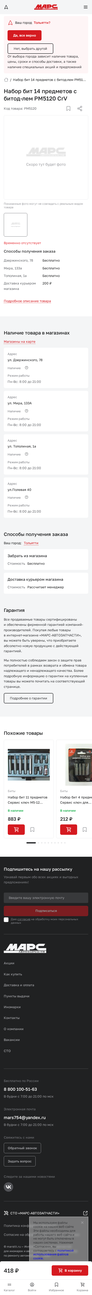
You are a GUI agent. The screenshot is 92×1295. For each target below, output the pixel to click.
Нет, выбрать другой (30, 48)
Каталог (9, 1290)
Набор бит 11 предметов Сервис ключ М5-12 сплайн (27, 800)
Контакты (12, 1018)
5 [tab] (48, 843)
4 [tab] (45, 843)
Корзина (82, 1290)
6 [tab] (51, 843)
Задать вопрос (20, 1161)
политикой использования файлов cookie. (53, 1254)
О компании (14, 1029)
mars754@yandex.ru (25, 1117)
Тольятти (31, 543)
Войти (32, 1290)
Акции (9, 963)
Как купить (13, 974)
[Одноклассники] (70, 114)
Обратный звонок (22, 1148)
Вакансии (12, 1040)
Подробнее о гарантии (28, 698)
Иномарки (12, 1007)
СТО (7, 1051)
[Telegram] (55, 114)
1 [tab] (31, 843)
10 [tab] (65, 843)
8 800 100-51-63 (20, 1089)
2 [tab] (38, 843)
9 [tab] (61, 843)
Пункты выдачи (16, 996)
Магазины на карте (19, 341)
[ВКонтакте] (63, 114)
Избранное (56, 1290)
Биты (11, 791)
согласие (23, 919)
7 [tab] (55, 843)
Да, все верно (24, 35)
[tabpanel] (29, 789)
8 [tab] (58, 843)
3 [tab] (41, 843)
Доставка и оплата (19, 985)
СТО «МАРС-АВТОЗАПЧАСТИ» (34, 1213)
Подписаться (46, 911)
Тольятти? (42, 23)
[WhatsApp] (78, 114)
